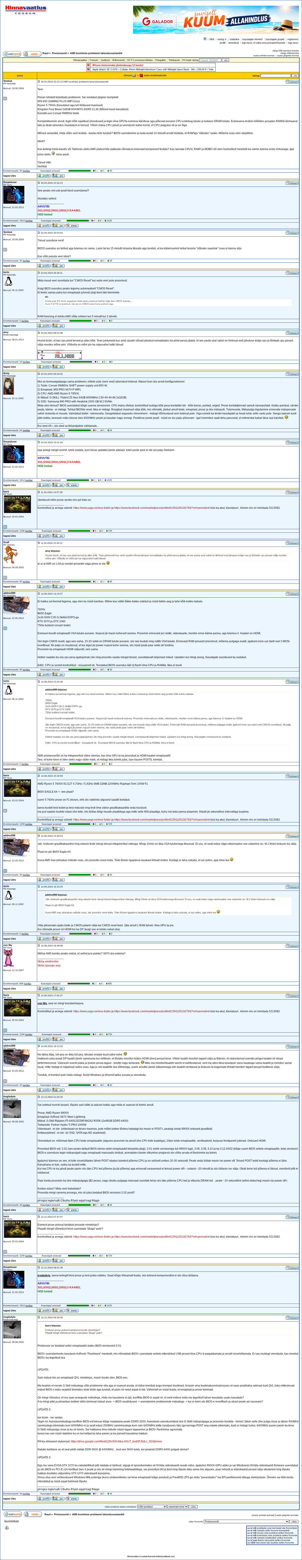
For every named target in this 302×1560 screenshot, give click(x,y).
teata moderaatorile (154, 75)
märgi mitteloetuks (290, 53)
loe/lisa (26, 171)
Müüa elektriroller (48, 961)
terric (6, 272)
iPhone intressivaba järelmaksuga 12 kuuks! (117, 65)
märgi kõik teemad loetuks (285, 50)
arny (5, 332)
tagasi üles (9, 175)
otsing (221, 39)
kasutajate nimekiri (252, 39)
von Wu (7, 945)
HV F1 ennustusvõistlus (140, 60)
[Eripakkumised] (88, 65)
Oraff (6, 542)
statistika (234, 39)
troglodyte (9, 1096)
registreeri (292, 39)
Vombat (7, 81)
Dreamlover (10, 182)
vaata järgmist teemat (288, 55)
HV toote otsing (190, 60)
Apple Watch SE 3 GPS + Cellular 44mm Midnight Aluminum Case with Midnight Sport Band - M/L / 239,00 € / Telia (152, 69)
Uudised (105, 60)
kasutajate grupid (275, 39)
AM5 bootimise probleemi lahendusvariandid (96, 53)
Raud (45, 53)
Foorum (94, 60)
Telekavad (174, 60)
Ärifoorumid (118, 60)
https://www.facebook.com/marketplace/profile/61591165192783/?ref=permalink (162, 507)
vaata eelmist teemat (263, 55)
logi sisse (293, 42)
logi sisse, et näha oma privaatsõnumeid (263, 42)
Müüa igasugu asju (49, 965)
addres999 (9, 593)
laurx (6, 491)
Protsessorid (59, 53)
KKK (212, 39)
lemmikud (234, 42)
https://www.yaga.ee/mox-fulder (92, 507)
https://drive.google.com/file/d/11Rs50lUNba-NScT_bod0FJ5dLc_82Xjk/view (116, 1441)
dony (6, 373)
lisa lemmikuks (11, 1521)
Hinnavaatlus (80, 60)
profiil (222, 42)
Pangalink (160, 60)
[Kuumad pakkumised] (88, 69)
